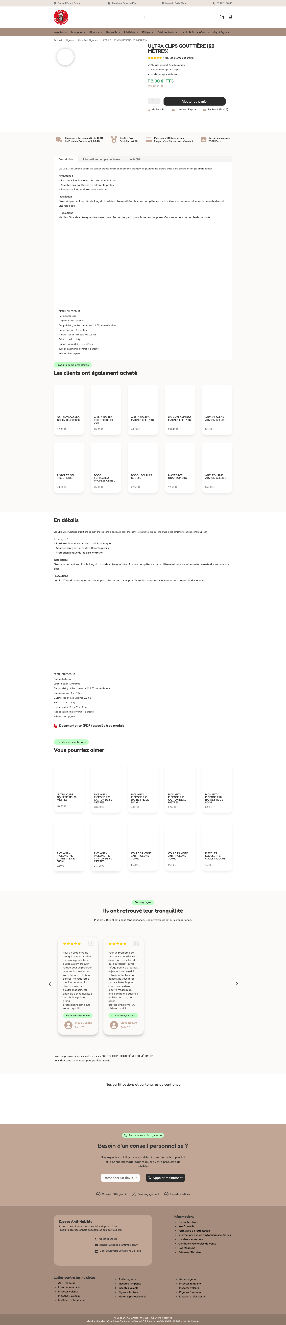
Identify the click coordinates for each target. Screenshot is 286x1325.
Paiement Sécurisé (189, 1252)
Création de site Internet (186, 1321)
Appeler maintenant (168, 1178)
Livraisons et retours (190, 1239)
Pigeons (94, 32)
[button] (50, 983)
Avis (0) (135, 159)
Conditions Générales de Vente (197, 1243)
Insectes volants (68, 1291)
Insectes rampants (69, 1287)
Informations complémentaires (101, 159)
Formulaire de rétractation (194, 1230)
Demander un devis (118, 1178)
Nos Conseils (186, 1226)
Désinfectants (165, 32)
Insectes (59, 32)
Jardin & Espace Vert (193, 32)
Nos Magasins (186, 1247)
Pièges (146, 32)
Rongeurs (76, 32)
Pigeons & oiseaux (69, 1295)
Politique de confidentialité (157, 1321)
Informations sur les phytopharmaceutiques (204, 1235)
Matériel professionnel (71, 1300)
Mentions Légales (96, 1321)
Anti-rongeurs (66, 1283)
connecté (79, 1060)
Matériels (129, 32)
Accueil (58, 40)
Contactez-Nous (188, 1222)
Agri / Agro (220, 32)
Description (66, 159)
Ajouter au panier (195, 101)
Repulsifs (111, 32)
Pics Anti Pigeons (88, 40)
